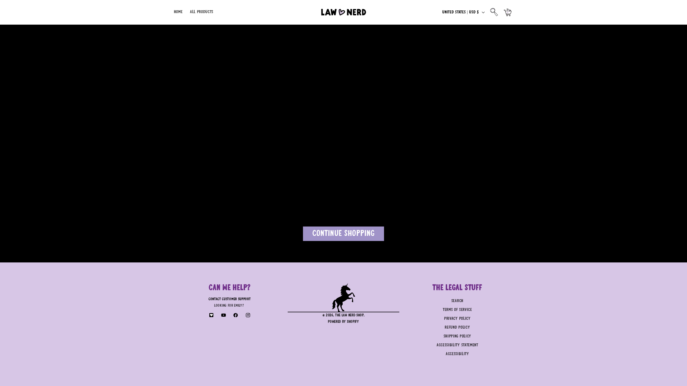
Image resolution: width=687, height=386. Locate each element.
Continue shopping (343, 233)
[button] (494, 12)
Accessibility (457, 354)
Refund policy (457, 327)
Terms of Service (457, 309)
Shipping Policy (457, 336)
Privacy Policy (457, 318)
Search (457, 301)
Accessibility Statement (457, 345)
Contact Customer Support (230, 299)
